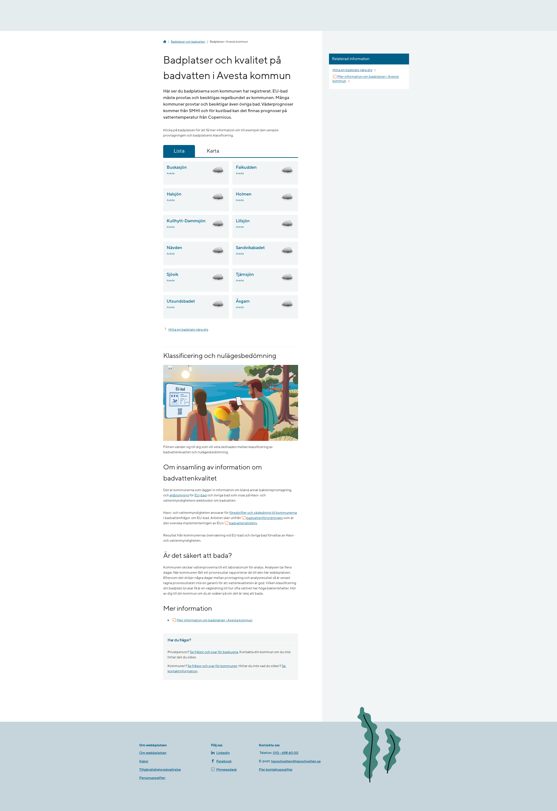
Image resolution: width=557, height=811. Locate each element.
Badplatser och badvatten (188, 42)
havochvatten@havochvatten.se (296, 761)
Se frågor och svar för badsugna (214, 652)
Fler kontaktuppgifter (276, 769)
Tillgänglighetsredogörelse (160, 769)
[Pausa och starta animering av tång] (386, 746)
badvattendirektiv (243, 523)
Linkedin (223, 753)
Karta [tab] (213, 151)
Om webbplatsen (152, 753)
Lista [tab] (179, 151)
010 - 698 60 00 (285, 753)
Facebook (224, 761)
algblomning (179, 495)
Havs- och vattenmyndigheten (164, 42)
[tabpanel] (230, 240)
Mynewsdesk (226, 769)
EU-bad (201, 495)
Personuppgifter (152, 778)
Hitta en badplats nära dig (188, 329)
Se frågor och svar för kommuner (212, 666)
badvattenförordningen (264, 518)
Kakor (143, 761)
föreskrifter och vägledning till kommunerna (263, 513)
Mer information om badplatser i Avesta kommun (214, 620)
